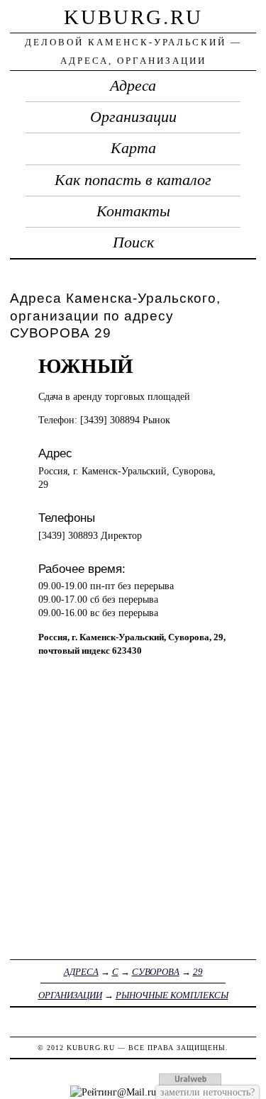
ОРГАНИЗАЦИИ (70, 995)
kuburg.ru (133, 17)
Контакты (133, 211)
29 (198, 971)
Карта (133, 148)
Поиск (133, 242)
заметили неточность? (207, 1092)
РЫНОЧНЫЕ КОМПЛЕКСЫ (172, 995)
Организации (133, 116)
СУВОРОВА (155, 971)
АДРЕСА (81, 971)
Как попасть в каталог (133, 180)
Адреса (133, 85)
